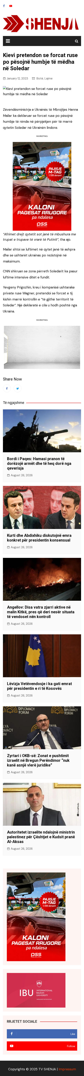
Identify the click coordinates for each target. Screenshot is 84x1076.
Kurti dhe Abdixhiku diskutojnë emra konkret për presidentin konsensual (39, 538)
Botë (40, 78)
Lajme (49, 78)
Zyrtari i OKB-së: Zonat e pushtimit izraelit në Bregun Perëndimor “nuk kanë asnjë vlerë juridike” (38, 760)
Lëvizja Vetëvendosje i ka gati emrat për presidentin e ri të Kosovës (39, 686)
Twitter (17, 388)
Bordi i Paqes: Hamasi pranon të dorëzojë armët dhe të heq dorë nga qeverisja (39, 463)
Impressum (67, 1069)
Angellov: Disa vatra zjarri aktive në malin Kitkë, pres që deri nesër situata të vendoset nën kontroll (40, 612)
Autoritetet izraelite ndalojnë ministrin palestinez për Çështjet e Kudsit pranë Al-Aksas (41, 837)
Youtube (11, 6)
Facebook (4, 6)
